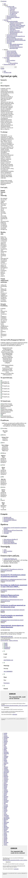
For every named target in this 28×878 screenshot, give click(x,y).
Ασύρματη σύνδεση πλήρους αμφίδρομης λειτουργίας (16, 23)
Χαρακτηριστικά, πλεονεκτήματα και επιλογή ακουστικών (12, 626)
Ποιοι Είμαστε (13, 7)
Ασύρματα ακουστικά (12, 34)
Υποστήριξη (6, 57)
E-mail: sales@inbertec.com (10, 558)
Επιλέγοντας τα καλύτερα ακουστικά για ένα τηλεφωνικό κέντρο (13, 606)
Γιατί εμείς (12, 10)
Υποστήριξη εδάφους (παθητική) (17, 25)
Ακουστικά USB (11, 41)
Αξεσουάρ (9, 43)
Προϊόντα (6, 20)
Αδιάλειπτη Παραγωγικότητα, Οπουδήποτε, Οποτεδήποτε (10, 596)
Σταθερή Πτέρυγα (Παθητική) (17, 26)
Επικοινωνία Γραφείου (12, 53)
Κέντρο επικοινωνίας (12, 52)
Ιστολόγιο (9, 18)
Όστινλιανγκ (7, 683)
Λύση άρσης (13, 29)
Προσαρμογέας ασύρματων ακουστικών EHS (16, 47)
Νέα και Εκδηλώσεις (12, 16)
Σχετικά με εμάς (10, 6)
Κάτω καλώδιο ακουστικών (16, 44)
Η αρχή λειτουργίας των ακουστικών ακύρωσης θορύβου (12, 616)
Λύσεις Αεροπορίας (11, 51)
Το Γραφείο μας (13, 13)
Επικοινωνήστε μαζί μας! (7, 636)
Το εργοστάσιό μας (14, 12)
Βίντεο (8, 61)
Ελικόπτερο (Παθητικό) (15, 28)
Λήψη (8, 59)
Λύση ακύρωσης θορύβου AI (14, 55)
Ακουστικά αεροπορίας (12, 21)
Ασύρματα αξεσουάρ (15, 30)
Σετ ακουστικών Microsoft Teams (14, 38)
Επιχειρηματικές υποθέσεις (13, 17)
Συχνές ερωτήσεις (11, 60)
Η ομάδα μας (13, 14)
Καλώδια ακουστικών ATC (16, 32)
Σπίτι (5, 3)
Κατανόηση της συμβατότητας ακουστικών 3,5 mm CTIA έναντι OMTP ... (14, 585)
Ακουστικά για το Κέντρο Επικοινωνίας (16, 40)
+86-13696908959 (8, 671)
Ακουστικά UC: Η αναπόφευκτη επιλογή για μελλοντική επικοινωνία (13, 575)
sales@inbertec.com (8, 660)
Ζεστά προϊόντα (4, 640)
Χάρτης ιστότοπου (13, 640)
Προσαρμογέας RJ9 (14, 45)
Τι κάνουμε (12, 9)
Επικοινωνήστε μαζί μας (9, 64)
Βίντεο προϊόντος (14, 63)
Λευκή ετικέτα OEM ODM (13, 56)
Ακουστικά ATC (13, 33)
